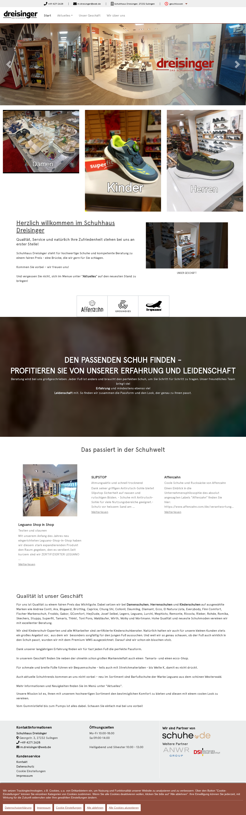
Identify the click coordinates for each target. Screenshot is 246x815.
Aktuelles (63, 15)
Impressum (24, 776)
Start (47, 15)
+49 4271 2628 (29, 742)
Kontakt (21, 762)
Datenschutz (25, 766)
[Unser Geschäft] (187, 245)
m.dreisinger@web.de (35, 747)
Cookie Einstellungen (68, 807)
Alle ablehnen (95, 807)
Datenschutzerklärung (18, 807)
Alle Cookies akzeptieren (124, 807)
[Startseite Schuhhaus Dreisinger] (20, 15)
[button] (176, 4)
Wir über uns (116, 15)
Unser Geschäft (90, 15)
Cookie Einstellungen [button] (31, 771)
